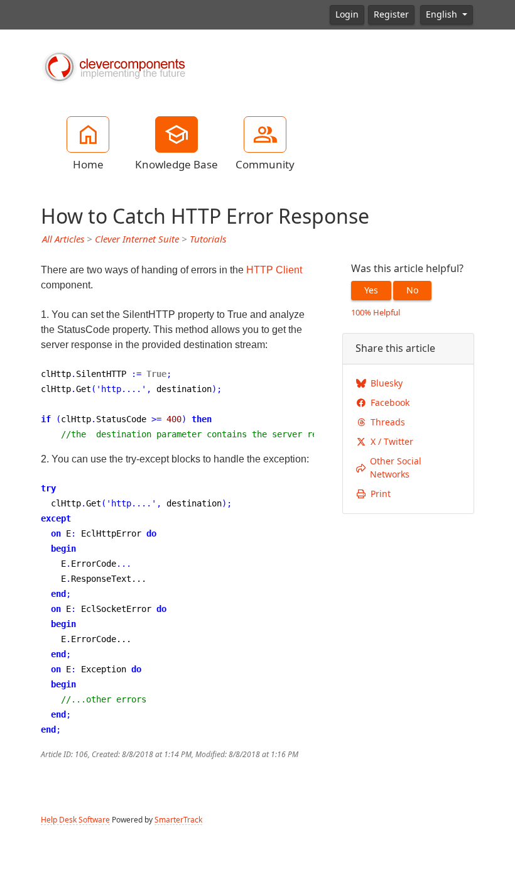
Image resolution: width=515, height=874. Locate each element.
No (412, 290)
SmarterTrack (178, 820)
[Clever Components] (113, 66)
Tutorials (208, 239)
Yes (371, 290)
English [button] (443, 14)
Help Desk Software (75, 820)
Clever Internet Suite (137, 239)
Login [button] (347, 14)
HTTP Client (274, 270)
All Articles (63, 239)
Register (391, 14)
